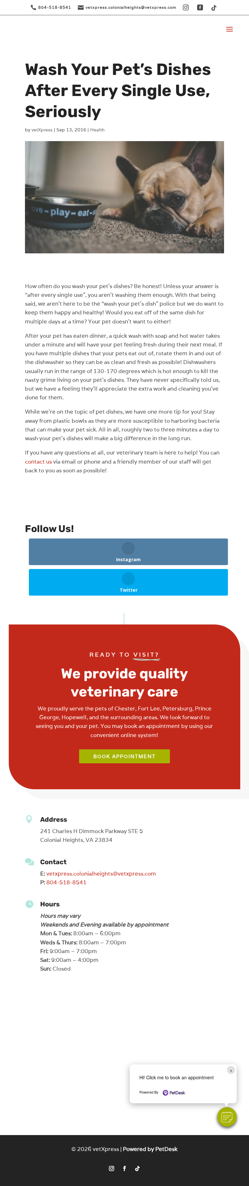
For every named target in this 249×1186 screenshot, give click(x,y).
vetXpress (42, 130)
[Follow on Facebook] (124, 1168)
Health (97, 130)
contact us (38, 461)
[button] (227, 1117)
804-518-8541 (66, 882)
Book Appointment (124, 756)
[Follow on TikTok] (137, 1168)
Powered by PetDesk (150, 1149)
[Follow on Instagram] (111, 1168)
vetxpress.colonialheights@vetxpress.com (101, 873)
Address (53, 819)
